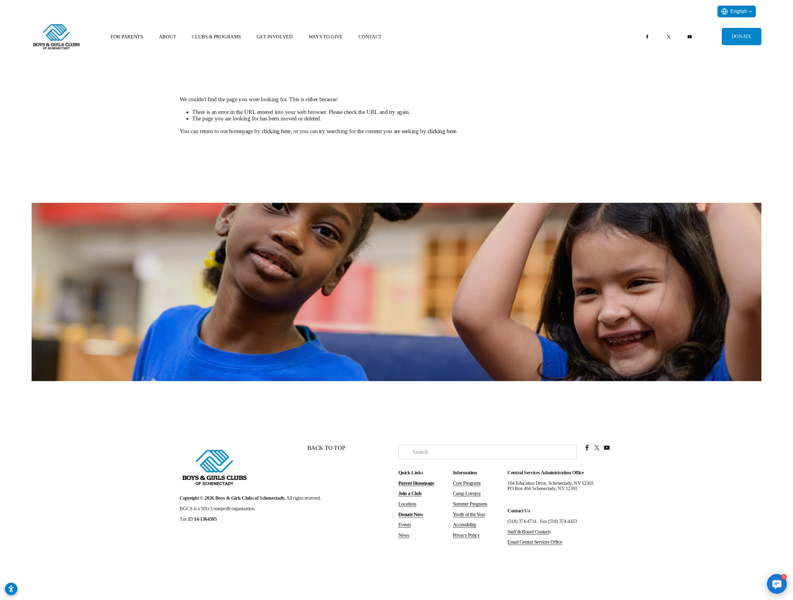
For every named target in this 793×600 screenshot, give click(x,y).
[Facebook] (647, 36)
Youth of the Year (469, 514)
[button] (736, 11)
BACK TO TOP (326, 448)
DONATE (741, 36)
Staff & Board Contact (528, 531)
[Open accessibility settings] (11, 589)
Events (404, 524)
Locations (407, 504)
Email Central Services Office (534, 542)
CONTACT (370, 36)
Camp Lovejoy (467, 493)
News (403, 535)
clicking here (276, 131)
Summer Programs (470, 504)
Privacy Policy (466, 535)
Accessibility (464, 524)
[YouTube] (689, 36)
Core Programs (467, 483)
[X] (668, 36)
